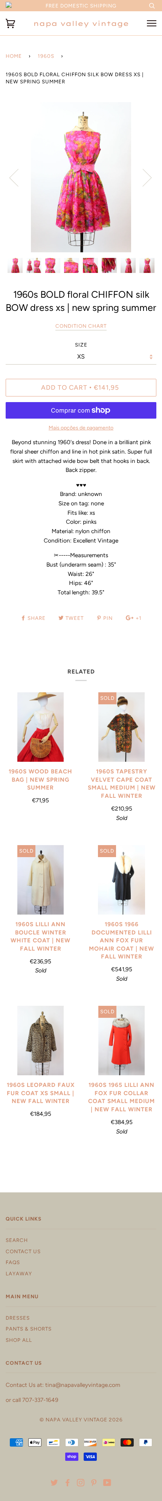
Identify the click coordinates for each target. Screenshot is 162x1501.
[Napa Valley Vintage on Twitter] (54, 1484)
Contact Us (23, 1251)
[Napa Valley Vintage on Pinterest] (94, 1484)
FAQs (13, 1262)
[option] (81, 177)
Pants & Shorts (29, 1329)
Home (14, 56)
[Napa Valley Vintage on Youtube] (107, 1484)
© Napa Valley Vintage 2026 (81, 1420)
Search (17, 1240)
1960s (46, 56)
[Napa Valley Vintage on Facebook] (68, 1484)
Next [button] (142, 177)
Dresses (18, 1318)
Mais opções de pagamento (81, 428)
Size (81, 345)
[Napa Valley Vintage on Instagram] (81, 1484)
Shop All (19, 1340)
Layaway (19, 1273)
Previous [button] (18, 177)
